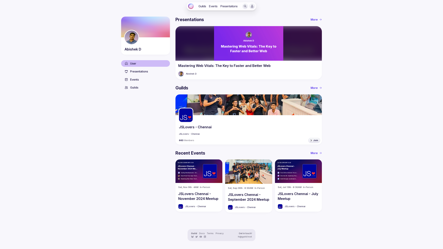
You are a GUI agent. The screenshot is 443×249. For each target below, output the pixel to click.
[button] (245, 6)
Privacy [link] (220, 233)
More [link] (314, 19)
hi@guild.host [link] (245, 236)
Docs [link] (202, 233)
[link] (191, 6)
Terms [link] (210, 233)
